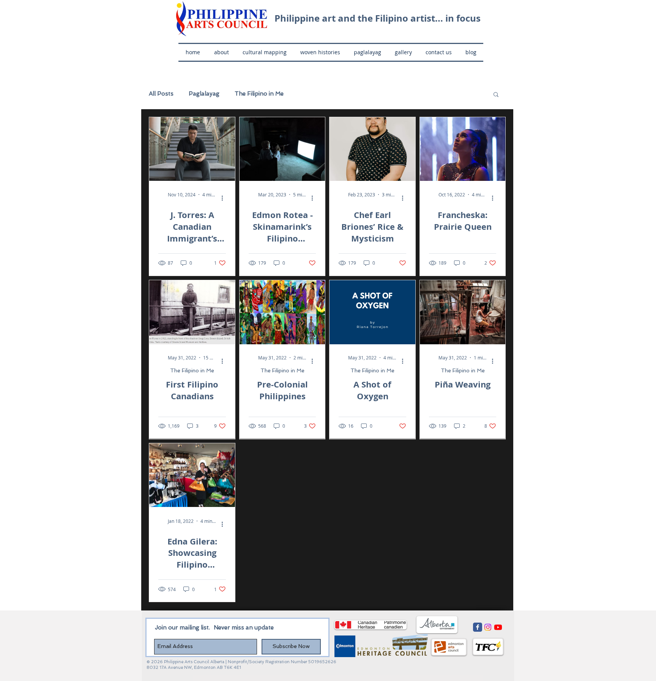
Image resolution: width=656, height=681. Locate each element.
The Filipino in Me (259, 93)
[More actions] (224, 197)
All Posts (161, 93)
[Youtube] (498, 627)
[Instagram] (487, 627)
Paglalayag (204, 93)
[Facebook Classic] (477, 627)
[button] (496, 95)
